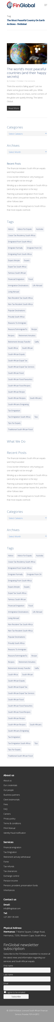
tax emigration (14, 410)
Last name (8, 974)
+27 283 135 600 (11, 917)
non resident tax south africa (20, 298)
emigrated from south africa (19, 241)
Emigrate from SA (34, 248)
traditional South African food (20, 429)
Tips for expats (14, 423)
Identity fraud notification (15, 832)
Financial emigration (12, 847)
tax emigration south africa (19, 417)
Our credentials (10, 785)
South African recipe (16, 392)
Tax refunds (9, 866)
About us (8, 780)
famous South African (17, 273)
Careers (7, 813)
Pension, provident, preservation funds (21, 885)
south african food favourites (20, 379)
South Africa (13, 348)
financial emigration (16, 279)
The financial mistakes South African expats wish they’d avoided (26, 170)
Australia (39, 229)
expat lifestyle (14, 260)
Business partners (12, 794)
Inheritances (9, 890)
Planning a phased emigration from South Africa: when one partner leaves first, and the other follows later (27, 198)
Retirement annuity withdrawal (17, 857)
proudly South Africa (16, 317)
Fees (6, 804)
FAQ (5, 809)
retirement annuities (27, 335)
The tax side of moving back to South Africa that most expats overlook (26, 208)
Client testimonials (12, 799)
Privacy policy (9, 818)
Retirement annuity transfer (19, 342)
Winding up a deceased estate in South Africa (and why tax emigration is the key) (27, 187)
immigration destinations (18, 285)
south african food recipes (19, 385)
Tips (36, 417)
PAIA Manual (9, 828)
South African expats (16, 354)
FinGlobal (12, 81)
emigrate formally (15, 248)
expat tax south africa (17, 266)
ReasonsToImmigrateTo (17, 329)
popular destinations (16, 310)
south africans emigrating (18, 404)
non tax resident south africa (20, 304)
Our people (9, 790)
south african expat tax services (21, 367)
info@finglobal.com (12, 908)
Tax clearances (10, 871)
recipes (11, 335)
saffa (37, 342)
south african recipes (17, 398)
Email (6, 983)
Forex (6, 861)
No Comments (30, 81)
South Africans (35, 398)
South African (27, 348)
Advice (10, 229)
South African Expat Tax (17, 360)
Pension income (11, 880)
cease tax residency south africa (21, 235)
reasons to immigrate (17, 323)
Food (31, 279)
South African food (16, 373)
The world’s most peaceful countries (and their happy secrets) (26, 73)
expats (27, 260)
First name (8, 965)
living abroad (13, 292)
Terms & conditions (12, 823)
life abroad (37, 285)
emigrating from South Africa (20, 254)
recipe (34, 329)
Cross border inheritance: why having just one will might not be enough (25, 178)
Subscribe (16, 996)
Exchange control (11, 876)
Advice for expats (25, 229)
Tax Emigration (10, 852)
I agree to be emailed (15, 992)
